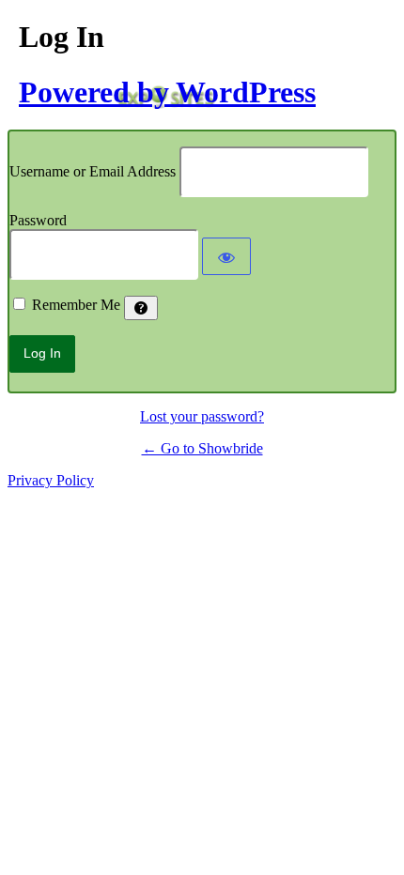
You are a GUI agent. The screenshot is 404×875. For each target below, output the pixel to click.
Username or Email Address (92, 171)
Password (38, 220)
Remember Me (76, 305)
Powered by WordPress (167, 92)
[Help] (141, 308)
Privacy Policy (51, 480)
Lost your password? (202, 416)
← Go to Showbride (202, 448)
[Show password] (226, 256)
